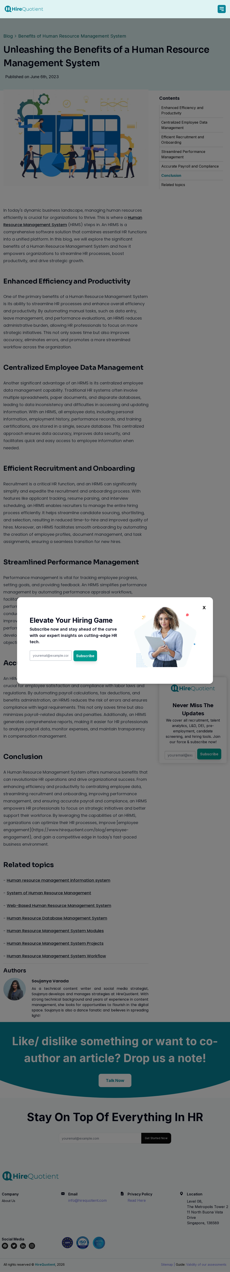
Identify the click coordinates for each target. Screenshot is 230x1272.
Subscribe (85, 656)
